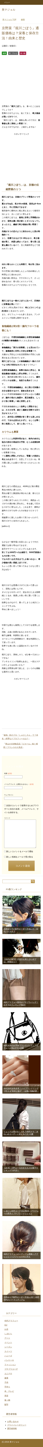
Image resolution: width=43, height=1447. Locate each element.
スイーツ (8, 1351)
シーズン (8, 1347)
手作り (7, 1387)
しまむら (8, 1334)
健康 (4, 53)
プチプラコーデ (11, 1369)
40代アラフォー (11, 1321)
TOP (9, 20)
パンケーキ (9, 1360)
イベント (8, 1343)
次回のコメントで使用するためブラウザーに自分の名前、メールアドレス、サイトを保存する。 (21, 808)
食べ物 (22, 53)
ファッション (10, 1365)
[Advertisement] (21, 80)
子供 (6, 1382)
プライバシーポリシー (16, 1425)
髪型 (6, 1405)
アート (7, 1338)
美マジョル (8, 9)
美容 (6, 1396)
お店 (6, 1329)
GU (5, 1325)
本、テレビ (13, 53)
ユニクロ (8, 1374)
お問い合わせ (13, 1422)
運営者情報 (12, 1428)
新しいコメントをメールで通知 (19, 851)
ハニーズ (8, 1356)
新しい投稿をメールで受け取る (19, 857)
